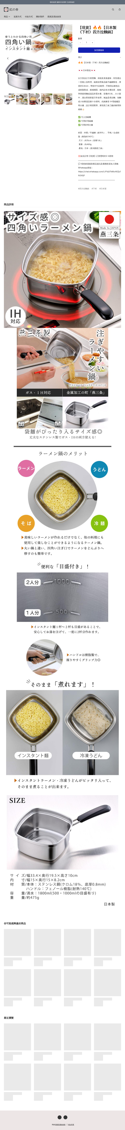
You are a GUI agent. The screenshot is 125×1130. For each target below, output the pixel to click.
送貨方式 (17, 16)
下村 (95, 188)
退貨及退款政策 (54, 16)
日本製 (103, 188)
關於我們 (40, 16)
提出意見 (71, 1124)
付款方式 (29, 16)
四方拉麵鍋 (84, 188)
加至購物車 (99, 50)
